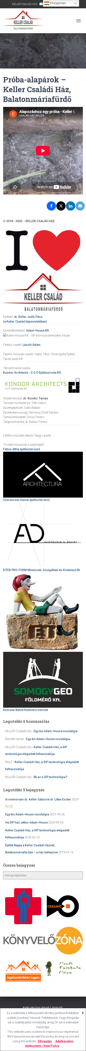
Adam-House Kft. (38, 330)
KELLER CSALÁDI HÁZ (24, 4)
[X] (61, 205)
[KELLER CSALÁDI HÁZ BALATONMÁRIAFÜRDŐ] (24, 20)
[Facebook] (51, 205)
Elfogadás (45, 1041)
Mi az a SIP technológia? (50, 777)
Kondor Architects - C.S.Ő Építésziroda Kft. (32, 372)
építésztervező (21, 449)
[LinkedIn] (70, 205)
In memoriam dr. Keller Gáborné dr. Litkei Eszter (38, 799)
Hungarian (57, 3)
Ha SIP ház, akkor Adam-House (26, 822)
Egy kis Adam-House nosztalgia (55, 731)
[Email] (80, 205)
